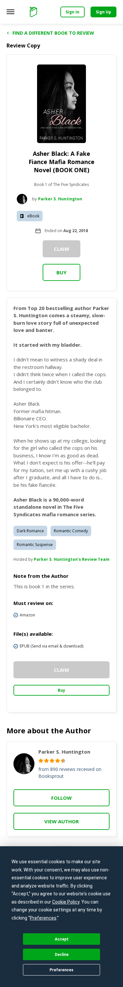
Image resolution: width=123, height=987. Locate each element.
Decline (62, 954)
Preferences (61, 970)
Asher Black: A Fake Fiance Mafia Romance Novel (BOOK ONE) (61, 162)
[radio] (40, 760)
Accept (62, 939)
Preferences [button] (43, 918)
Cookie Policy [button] (65, 902)
